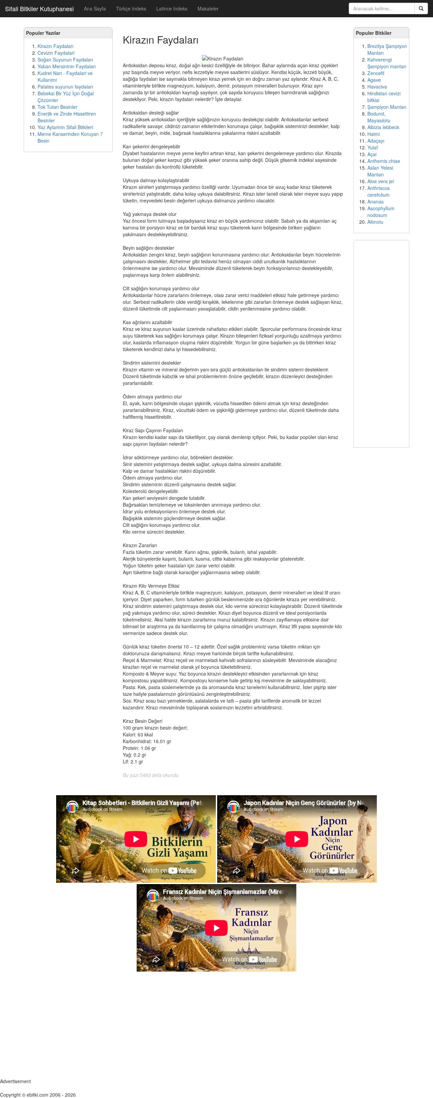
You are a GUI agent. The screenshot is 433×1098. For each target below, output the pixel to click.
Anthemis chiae (383, 160)
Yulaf (372, 147)
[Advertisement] (68, 260)
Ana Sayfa (95, 8)
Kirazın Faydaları (55, 46)
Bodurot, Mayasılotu (378, 117)
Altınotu (375, 221)
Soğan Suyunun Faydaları (65, 59)
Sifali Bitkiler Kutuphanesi (39, 8)
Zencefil (375, 73)
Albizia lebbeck (383, 127)
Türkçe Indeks (131, 8)
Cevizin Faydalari (56, 52)
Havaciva (377, 86)
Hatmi (373, 133)
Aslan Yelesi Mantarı (380, 171)
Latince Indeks (171, 8)
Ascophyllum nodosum (380, 211)
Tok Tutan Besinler (57, 106)
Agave (374, 79)
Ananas (375, 201)
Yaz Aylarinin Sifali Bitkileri (65, 127)
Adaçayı (375, 140)
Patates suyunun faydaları (65, 86)
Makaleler (208, 8)
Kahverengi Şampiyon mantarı (386, 63)
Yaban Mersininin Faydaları (67, 66)
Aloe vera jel (380, 181)
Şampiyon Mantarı (386, 106)
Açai (372, 154)
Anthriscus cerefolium (378, 191)
